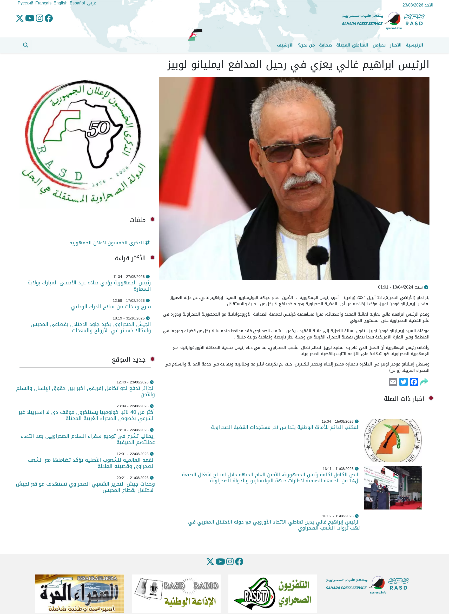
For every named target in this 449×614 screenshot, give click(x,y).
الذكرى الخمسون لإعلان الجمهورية (106, 242)
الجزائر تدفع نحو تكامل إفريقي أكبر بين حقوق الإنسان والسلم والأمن (85, 391)
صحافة (325, 45)
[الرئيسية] (385, 21)
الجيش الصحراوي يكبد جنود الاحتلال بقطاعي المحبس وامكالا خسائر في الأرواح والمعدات (91, 327)
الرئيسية (414, 45)
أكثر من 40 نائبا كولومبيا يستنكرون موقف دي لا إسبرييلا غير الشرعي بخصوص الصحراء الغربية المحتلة (86, 415)
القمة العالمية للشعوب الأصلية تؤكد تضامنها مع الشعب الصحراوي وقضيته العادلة (91, 463)
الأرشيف (285, 45)
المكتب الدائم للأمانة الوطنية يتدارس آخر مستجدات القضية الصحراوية (285, 427)
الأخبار (396, 45)
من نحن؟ (306, 45)
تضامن (379, 45)
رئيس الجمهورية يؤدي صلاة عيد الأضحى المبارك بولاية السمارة (89, 286)
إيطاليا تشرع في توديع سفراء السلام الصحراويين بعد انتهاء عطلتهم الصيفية (88, 439)
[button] (26, 45)
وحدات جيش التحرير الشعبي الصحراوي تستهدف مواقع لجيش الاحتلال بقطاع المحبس (85, 487)
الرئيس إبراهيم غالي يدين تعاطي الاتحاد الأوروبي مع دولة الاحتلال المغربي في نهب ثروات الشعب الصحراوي (274, 525)
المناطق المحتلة (352, 45)
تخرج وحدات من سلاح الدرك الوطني (111, 306)
